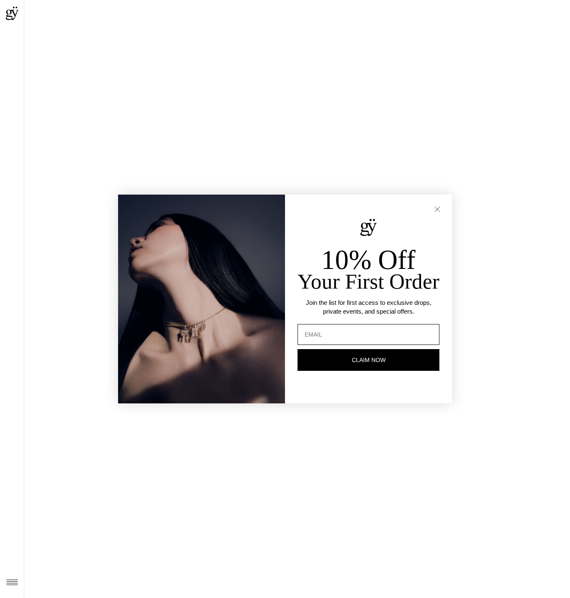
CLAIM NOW (369, 360)
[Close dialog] (437, 209)
